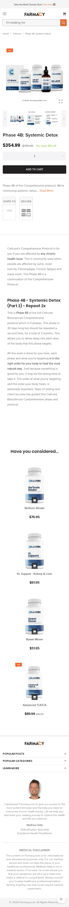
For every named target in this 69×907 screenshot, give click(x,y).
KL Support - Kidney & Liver (34, 574)
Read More (47, 191)
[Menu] (4, 13)
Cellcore (17, 33)
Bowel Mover (34, 639)
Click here (47, 4)
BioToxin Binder (35, 508)
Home (6, 33)
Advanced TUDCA (34, 705)
